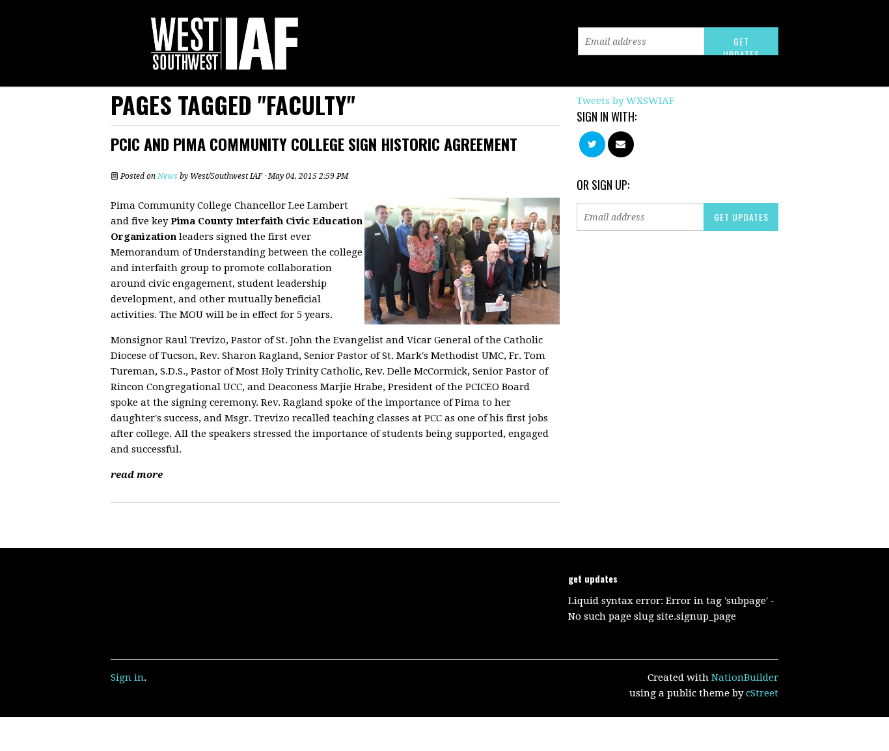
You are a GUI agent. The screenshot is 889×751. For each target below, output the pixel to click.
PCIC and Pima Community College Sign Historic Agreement (314, 143)
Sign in (127, 677)
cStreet (762, 693)
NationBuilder (744, 677)
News (167, 176)
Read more (137, 475)
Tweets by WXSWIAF (625, 101)
